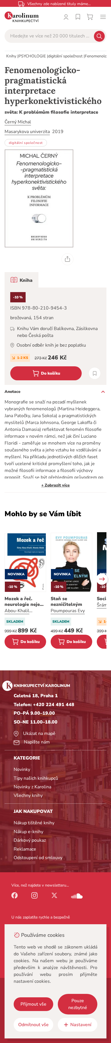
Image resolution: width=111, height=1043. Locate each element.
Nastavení (80, 1025)
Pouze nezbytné (77, 1004)
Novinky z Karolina (32, 787)
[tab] (21, 280)
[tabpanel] (55, 336)
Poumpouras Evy (68, 611)
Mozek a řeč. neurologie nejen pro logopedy (24, 601)
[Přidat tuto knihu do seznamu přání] (95, 373)
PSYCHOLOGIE (32, 56)
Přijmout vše (33, 1004)
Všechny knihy (28, 795)
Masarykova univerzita (27, 131)
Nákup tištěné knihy (34, 823)
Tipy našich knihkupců (36, 778)
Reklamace (25, 849)
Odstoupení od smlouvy (38, 858)
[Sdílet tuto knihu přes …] (67, 259)
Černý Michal (18, 122)
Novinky (22, 769)
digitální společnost (65, 56)
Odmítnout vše (33, 1025)
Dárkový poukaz (30, 840)
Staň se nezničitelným (66, 601)
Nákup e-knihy (28, 832)
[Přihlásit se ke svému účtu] (66, 17)
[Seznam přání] (78, 17)
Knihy (11, 56)
